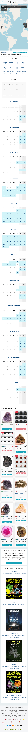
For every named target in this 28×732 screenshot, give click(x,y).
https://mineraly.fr (14, 716)
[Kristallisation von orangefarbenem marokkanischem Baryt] (21, 508)
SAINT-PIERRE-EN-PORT (14, 697)
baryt (18, 446)
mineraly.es (23, 721)
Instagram (20, 713)
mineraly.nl (6, 722)
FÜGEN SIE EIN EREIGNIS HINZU (14, 563)
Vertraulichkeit (7, 708)
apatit (4, 446)
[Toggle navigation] (25, 2)
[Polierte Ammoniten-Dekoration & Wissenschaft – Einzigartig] (7, 461)
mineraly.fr (8, 719)
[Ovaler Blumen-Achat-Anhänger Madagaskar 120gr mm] (21, 417)
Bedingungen (8, 707)
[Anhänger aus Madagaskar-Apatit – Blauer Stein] (7, 438)
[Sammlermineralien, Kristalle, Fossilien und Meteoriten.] (2, 2)
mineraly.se (23, 722)
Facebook (14, 713)
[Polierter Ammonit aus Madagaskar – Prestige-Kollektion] (21, 531)
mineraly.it (14, 721)
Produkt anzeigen (7, 429)
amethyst (5, 424)
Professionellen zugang (12, 710)
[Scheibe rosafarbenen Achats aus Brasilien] (7, 531)
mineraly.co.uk (17, 719)
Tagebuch (4, 52)
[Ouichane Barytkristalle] (21, 438)
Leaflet (14, 50)
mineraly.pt (14, 722)
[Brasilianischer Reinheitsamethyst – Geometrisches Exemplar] (7, 508)
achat (18, 424)
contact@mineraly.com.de (17, 715)
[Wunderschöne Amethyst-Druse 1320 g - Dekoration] (7, 417)
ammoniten (6, 469)
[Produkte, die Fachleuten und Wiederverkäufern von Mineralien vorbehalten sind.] (26, 424)
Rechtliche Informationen (17, 707)
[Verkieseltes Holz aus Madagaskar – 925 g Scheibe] (21, 484)
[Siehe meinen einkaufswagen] (13, 2)
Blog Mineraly (6, 713)
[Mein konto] (11, 2)
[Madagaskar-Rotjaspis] (21, 461)
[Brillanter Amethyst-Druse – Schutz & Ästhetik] (7, 484)
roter (18, 469)
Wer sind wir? (14, 708)
